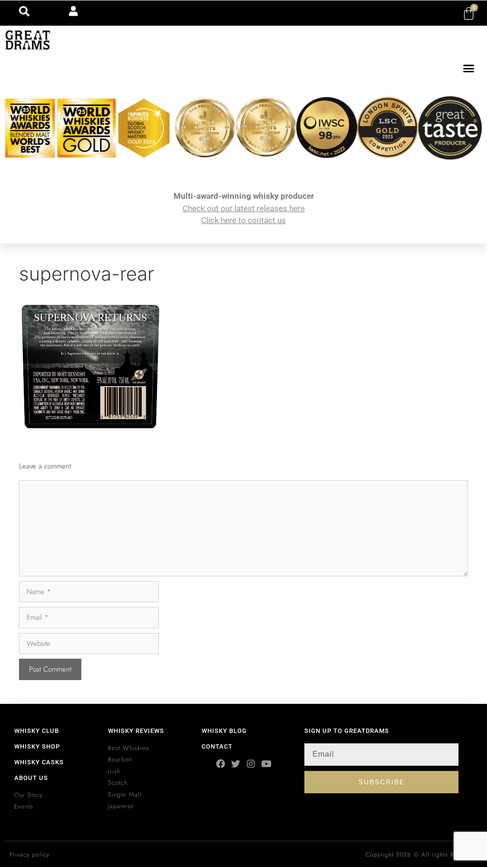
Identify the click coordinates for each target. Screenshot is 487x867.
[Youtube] (266, 763)
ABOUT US (31, 777)
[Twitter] (235, 763)
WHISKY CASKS (39, 762)
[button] (469, 68)
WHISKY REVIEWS (136, 730)
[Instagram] (250, 763)
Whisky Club (36, 730)
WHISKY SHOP (37, 746)
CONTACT (217, 746)
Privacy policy (29, 854)
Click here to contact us (243, 220)
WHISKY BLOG (224, 730)
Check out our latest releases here (244, 208)
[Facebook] (220, 763)
